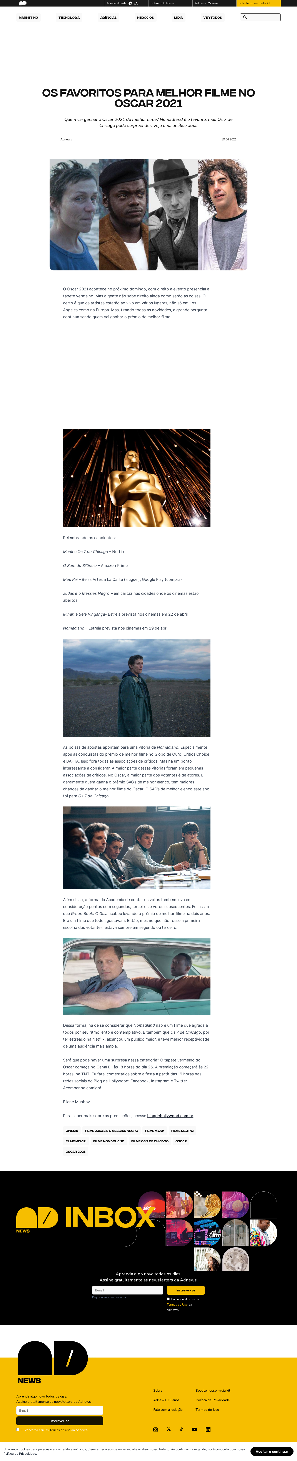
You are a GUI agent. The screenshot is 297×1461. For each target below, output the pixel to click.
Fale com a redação (168, 1409)
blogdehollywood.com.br (170, 1115)
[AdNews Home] (22, 3)
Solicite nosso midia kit (213, 1390)
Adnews (66, 139)
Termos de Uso (177, 1305)
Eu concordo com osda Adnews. (183, 1304)
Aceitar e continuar (272, 1451)
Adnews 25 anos (166, 1400)
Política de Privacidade (213, 1400)
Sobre (157, 1390)
